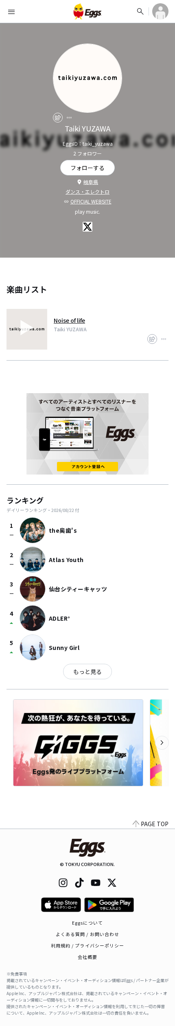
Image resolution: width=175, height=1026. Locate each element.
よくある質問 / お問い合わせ (88, 934)
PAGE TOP (154, 824)
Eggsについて (87, 922)
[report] (69, 118)
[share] (58, 118)
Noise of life (69, 320)
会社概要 (87, 957)
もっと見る (87, 671)
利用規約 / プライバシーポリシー (88, 945)
